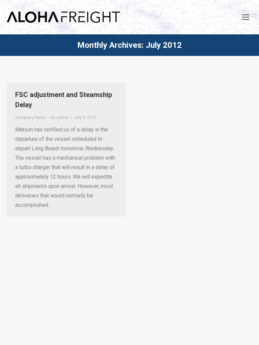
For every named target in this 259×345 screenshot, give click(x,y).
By (60, 117)
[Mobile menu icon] (245, 17)
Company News (30, 117)
